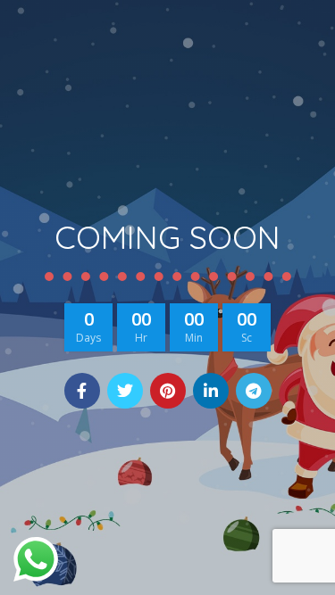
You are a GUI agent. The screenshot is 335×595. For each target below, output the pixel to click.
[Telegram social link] (254, 391)
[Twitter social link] (125, 391)
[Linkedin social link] (211, 391)
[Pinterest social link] (168, 391)
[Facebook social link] (82, 391)
